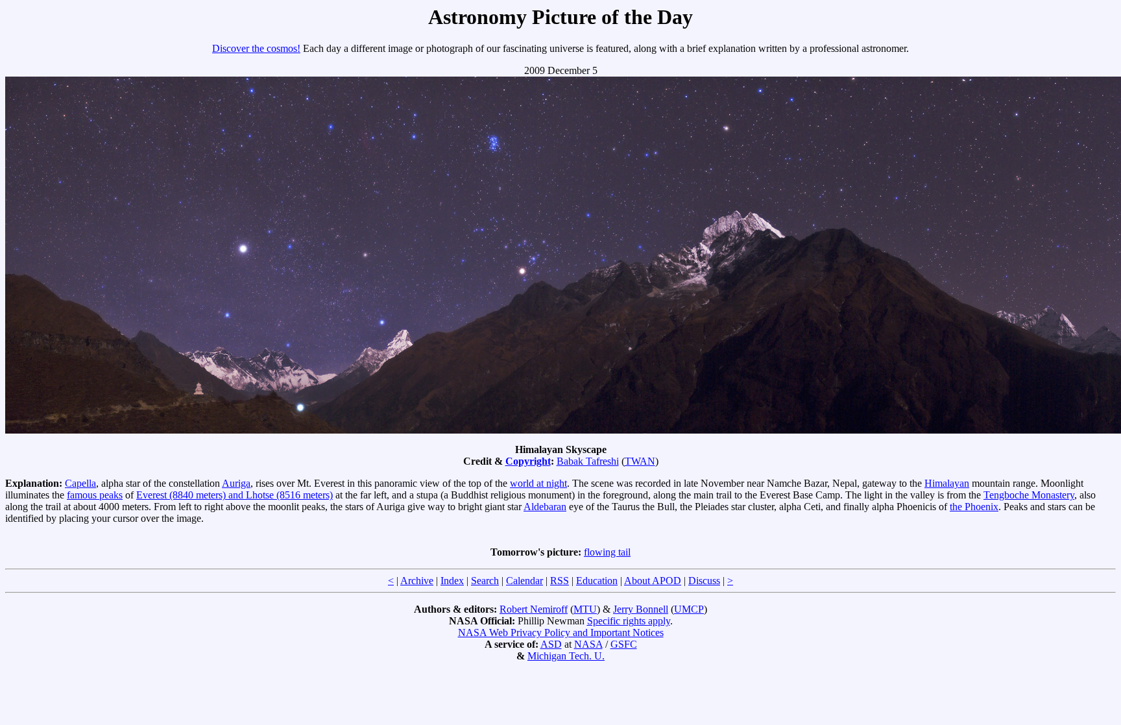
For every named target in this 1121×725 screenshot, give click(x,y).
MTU (585, 609)
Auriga (236, 483)
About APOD (652, 580)
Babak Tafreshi (588, 461)
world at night (538, 483)
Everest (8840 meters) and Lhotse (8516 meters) (234, 494)
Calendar (524, 580)
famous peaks (95, 494)
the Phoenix (974, 506)
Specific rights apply (628, 620)
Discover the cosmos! (256, 48)
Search (485, 580)
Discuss (704, 580)
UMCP (689, 609)
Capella (80, 483)
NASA (588, 644)
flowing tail (607, 552)
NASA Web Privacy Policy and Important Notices (561, 632)
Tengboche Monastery (1028, 494)
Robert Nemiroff (534, 609)
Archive (416, 580)
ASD (551, 644)
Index (452, 580)
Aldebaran (545, 506)
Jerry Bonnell (640, 609)
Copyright (528, 461)
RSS (559, 580)
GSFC (623, 644)
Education (597, 580)
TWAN (640, 461)
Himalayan (946, 483)
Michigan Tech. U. (566, 655)
